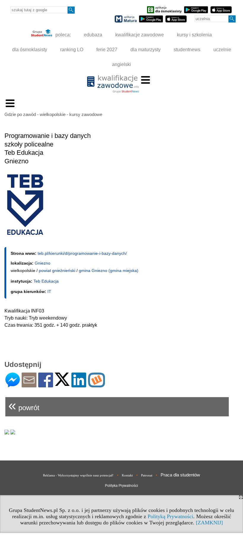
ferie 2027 (106, 49)
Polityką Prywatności (170, 516)
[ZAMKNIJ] (209, 523)
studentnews (187, 49)
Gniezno (42, 263)
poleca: (62, 34)
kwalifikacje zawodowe (139, 34)
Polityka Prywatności (121, 486)
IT (49, 291)
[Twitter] (62, 383)
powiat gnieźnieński (57, 270)
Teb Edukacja (46, 281)
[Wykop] (96, 385)
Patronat (146, 475)
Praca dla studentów (180, 474)
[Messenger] (12, 385)
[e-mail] (29, 385)
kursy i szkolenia (194, 34)
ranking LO (71, 49)
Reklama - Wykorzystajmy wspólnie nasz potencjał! (78, 475)
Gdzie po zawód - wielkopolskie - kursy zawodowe (53, 114)
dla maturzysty (145, 49)
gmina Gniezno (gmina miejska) (108, 270)
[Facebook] (45, 385)
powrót (23, 405)
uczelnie (222, 49)
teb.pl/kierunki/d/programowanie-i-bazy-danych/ (82, 253)
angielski (121, 64)
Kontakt (127, 475)
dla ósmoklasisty (29, 49)
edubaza (93, 34)
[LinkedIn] (78, 385)
